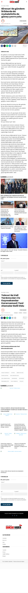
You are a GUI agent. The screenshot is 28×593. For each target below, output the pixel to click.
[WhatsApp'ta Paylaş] (7, 46)
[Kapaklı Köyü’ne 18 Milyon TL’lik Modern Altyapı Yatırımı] (7, 418)
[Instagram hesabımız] (16, 515)
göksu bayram (5, 375)
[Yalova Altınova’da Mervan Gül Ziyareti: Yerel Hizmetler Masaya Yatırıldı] (20, 204)
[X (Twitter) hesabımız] (14, 515)
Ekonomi (4, 540)
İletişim (4, 556)
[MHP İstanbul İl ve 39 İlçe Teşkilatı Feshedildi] (7, 221)
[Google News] (24, 46)
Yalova (24, 312)
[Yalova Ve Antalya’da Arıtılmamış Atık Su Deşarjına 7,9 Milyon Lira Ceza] (20, 437)
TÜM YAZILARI (23, 21)
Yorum (3, 261)
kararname (14, 378)
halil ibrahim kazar (15, 375)
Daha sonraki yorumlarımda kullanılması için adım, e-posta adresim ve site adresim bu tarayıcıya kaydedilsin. (13, 278)
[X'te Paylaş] (4, 46)
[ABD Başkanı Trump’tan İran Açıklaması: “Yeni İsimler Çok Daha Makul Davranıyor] (20, 221)
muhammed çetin (5, 381)
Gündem (5, 538)
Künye (4, 552)
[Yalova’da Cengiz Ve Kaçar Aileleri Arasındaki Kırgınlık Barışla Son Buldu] (7, 437)
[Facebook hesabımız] (12, 515)
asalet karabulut (5, 372)
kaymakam (22, 378)
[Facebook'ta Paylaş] (2, 46)
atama (13, 372)
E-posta (17, 270)
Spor (4, 542)
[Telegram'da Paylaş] (10, 46)
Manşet (16, 312)
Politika (24, 23)
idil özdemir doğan (6, 378)
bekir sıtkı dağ (20, 372)
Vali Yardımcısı (14, 381)
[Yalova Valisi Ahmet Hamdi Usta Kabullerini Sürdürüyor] (14, 460)
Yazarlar (4, 550)
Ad (2, 270)
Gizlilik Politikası (6, 554)
